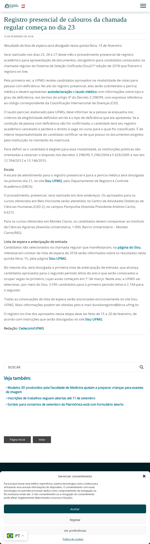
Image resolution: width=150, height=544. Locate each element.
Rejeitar (75, 520)
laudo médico (86, 91)
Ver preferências (75, 530)
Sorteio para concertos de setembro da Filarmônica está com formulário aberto (66, 404)
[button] (144, 476)
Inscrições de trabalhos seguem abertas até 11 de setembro (51, 398)
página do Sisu (129, 247)
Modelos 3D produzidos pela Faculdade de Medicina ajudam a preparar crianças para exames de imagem (74, 389)
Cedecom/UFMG (31, 328)
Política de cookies (73, 539)
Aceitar (75, 509)
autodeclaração (60, 91)
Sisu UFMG (53, 181)
